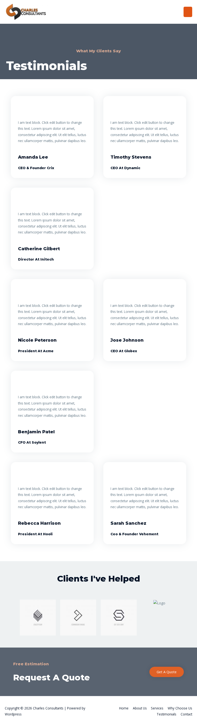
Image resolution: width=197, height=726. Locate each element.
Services (157, 708)
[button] (14, 614)
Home (124, 708)
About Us (140, 708)
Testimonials (166, 714)
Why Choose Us (180, 708)
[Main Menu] (188, 12)
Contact (186, 714)
